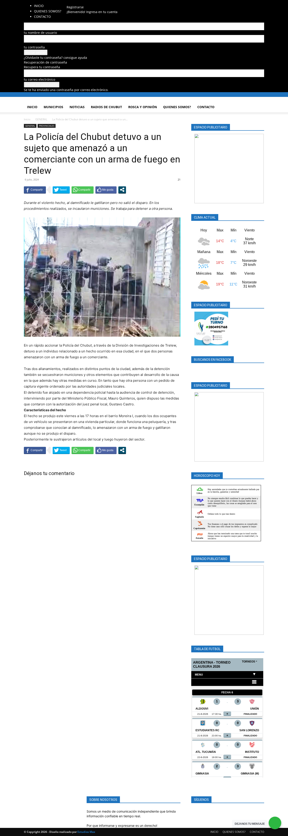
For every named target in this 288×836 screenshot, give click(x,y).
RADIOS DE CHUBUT (106, 107)
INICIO (39, 6)
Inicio (27, 119)
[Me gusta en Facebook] (106, 189)
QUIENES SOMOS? (47, 11)
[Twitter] (80, 2)
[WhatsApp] (83, 2)
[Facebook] (73, 2)
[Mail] (77, 2)
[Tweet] (61, 189)
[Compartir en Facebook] (35, 189)
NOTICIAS (77, 107)
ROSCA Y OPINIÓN (142, 107)
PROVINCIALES (46, 125)
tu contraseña (34, 47)
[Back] (91, 2)
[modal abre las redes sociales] (122, 189)
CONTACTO (205, 107)
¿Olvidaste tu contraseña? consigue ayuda (55, 57)
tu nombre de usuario (40, 32)
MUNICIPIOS (53, 107)
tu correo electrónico (39, 79)
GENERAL (41, 119)
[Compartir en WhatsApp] (83, 189)
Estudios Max (86, 832)
